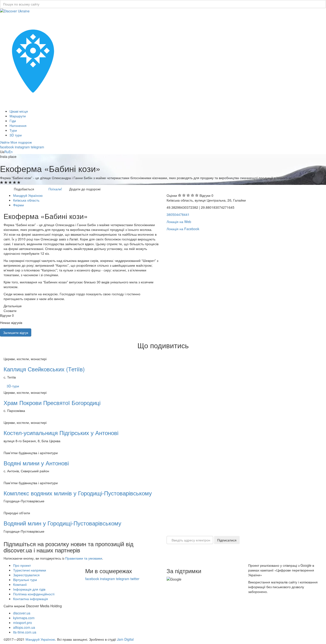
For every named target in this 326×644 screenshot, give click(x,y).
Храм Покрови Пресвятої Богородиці (52, 402)
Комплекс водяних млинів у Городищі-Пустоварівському (78, 493)
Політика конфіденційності (33, 594)
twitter (134, 578)
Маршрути (18, 116)
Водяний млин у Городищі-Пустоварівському (62, 523)
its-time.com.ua (24, 632)
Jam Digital (125, 639)
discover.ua (21, 613)
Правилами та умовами (83, 558)
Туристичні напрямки (29, 570)
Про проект (22, 565)
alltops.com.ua (24, 627)
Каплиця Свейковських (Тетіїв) (44, 369)
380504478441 (178, 214)
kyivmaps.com (24, 617)
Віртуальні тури (25, 579)
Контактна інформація (30, 598)
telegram (37, 147)
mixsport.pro (22, 622)
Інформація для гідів (29, 589)
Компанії (20, 584)
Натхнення (18, 125)
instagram (22, 147)
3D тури (16, 135)
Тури (13, 130)
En (11, 151)
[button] (5, 142)
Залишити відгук (15, 332)
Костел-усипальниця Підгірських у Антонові (61, 432)
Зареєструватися (26, 574)
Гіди (13, 120)
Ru (6, 151)
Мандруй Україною (40, 639)
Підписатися (227, 540)
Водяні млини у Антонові (36, 463)
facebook (7, 147)
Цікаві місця (19, 111)
